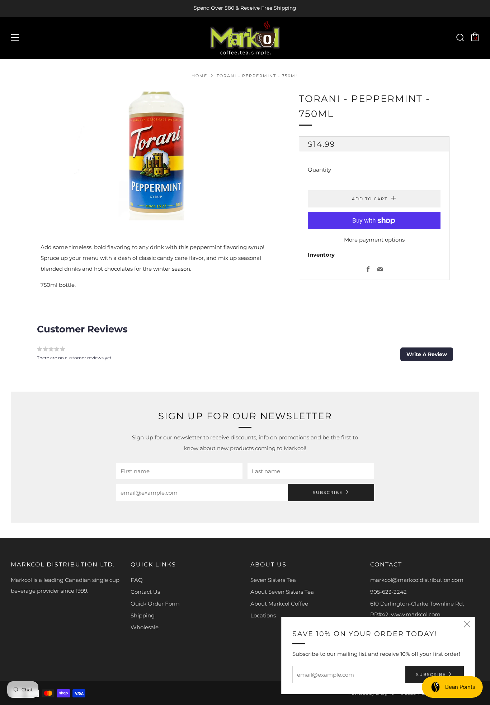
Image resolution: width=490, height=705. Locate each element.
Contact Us (145, 591)
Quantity (319, 170)
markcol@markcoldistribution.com (416, 579)
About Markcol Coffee (279, 603)
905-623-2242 (388, 591)
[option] (159, 156)
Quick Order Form (155, 603)
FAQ (137, 579)
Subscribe (328, 492)
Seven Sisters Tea (273, 579)
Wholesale (145, 627)
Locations (263, 615)
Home (199, 75)
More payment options (374, 240)
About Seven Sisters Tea (282, 591)
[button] (426, 354)
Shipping (143, 615)
